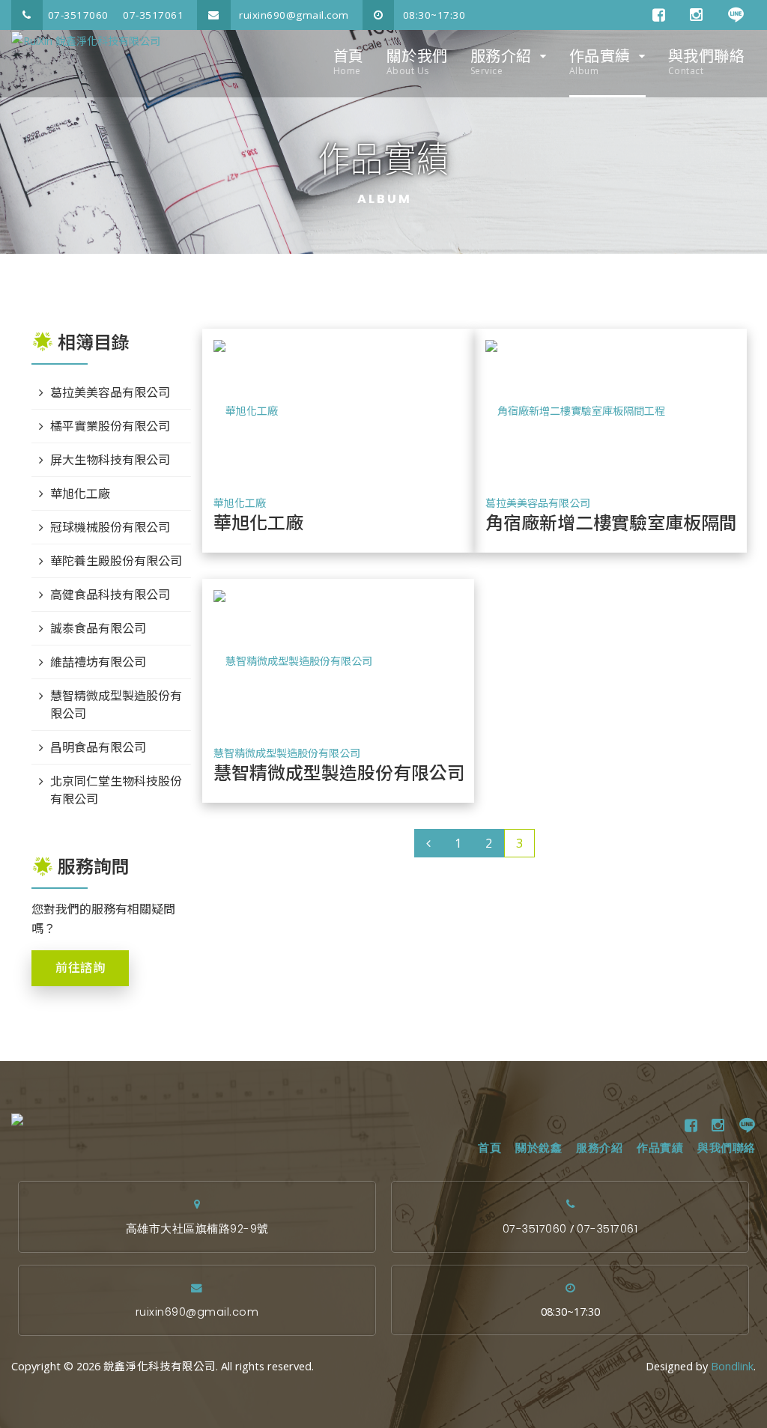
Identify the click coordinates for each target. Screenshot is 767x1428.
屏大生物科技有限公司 (110, 460)
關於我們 (417, 61)
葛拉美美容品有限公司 (537, 503)
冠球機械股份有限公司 (110, 527)
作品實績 (600, 61)
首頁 (348, 61)
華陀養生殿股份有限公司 (116, 561)
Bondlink (732, 1366)
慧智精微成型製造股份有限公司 (286, 753)
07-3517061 (153, 15)
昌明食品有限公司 (98, 747)
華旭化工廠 (239, 503)
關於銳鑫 (538, 1147)
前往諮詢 (80, 967)
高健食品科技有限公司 (110, 594)
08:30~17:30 (432, 15)
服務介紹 (501, 61)
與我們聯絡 (706, 61)
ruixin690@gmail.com (292, 15)
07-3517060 (78, 15)
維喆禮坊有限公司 (98, 662)
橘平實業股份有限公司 (110, 426)
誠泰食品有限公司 (98, 628)
